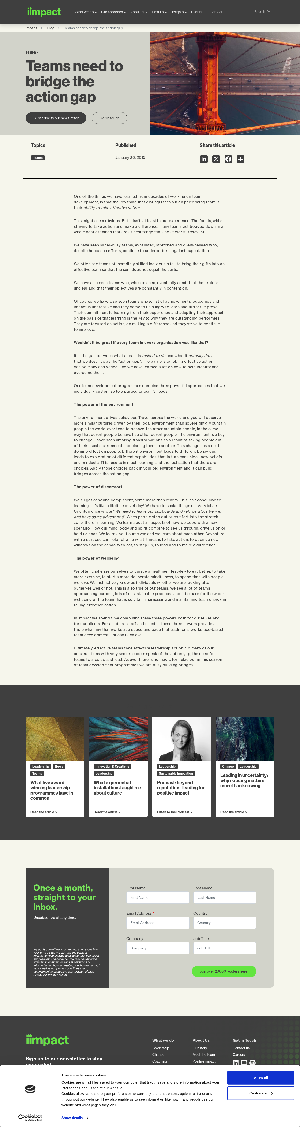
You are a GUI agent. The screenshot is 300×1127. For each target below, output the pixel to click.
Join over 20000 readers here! (224, 971)
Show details (72, 1118)
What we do (84, 12)
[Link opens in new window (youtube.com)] (244, 1063)
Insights (177, 12)
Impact (31, 28)
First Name (136, 888)
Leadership (160, 1048)
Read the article (42, 812)
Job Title (201, 939)
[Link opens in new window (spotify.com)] (252, 1063)
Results (158, 12)
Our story (200, 1048)
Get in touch (110, 118)
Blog (50, 28)
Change (158, 1054)
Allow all (261, 1078)
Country (200, 913)
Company (134, 939)
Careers (239, 1054)
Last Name (202, 888)
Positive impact (204, 1061)
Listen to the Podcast (173, 812)
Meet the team (204, 1054)
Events (196, 12)
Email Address (139, 913)
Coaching (159, 1061)
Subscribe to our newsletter (56, 118)
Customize (258, 1093)
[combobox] (260, 11)
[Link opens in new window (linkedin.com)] (236, 1063)
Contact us (241, 1048)
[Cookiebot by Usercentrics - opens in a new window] (30, 1117)
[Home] (46, 12)
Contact (216, 12)
